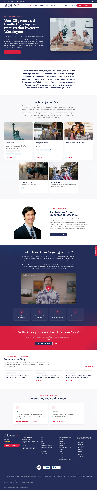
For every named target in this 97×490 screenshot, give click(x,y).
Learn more (9, 157)
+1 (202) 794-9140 (9, 1)
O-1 (46, 149)
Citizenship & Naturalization (65, 459)
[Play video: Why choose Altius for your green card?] (48, 288)
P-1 (50, 149)
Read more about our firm (58, 234)
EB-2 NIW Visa (62, 443)
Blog (47, 5)
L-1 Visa (60, 451)
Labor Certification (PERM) (13, 154)
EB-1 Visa (61, 439)
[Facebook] (87, 1)
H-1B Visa (61, 449)
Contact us (53, 5)
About (41, 5)
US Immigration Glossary (46, 447)
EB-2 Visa (61, 441)
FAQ (41, 449)
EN (72, 5)
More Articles (89, 366)
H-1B (42, 149)
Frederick (80, 444)
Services (35, 5)
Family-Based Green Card (65, 437)
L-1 (37, 149)
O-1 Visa (61, 453)
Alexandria (80, 453)
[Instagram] (88, 1)
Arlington (80, 451)
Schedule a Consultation (85, 5)
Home (29, 5)
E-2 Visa (61, 457)
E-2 (23, 187)
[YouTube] (92, 1)
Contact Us (57, 343)
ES (76, 5)
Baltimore (80, 449)
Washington (81, 441)
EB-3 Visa (61, 445)
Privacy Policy (44, 453)
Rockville (80, 447)
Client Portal (68, 5)
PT (74, 5)
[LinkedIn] (90, 1)
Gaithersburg (81, 446)
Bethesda (80, 442)
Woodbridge (81, 456)
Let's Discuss (95, 251)
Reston (80, 454)
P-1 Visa (60, 455)
